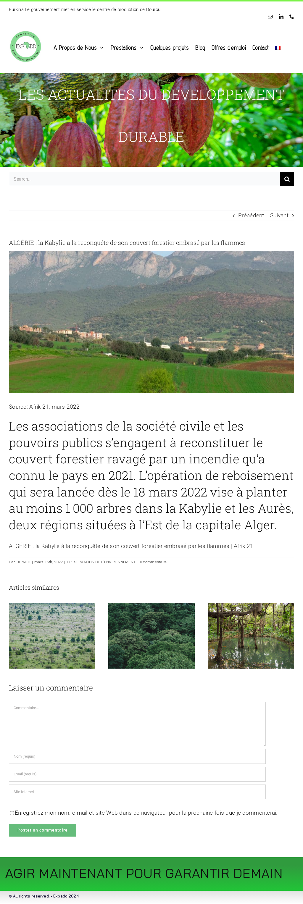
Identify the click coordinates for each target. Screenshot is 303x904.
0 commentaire (153, 562)
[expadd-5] (25, 25)
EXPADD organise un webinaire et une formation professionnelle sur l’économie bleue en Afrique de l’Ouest (116, 9)
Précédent (251, 215)
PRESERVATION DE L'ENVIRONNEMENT (101, 562)
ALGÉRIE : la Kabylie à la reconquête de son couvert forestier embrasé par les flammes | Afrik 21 (131, 546)
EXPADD (23, 562)
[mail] (270, 16)
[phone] (291, 16)
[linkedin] (281, 16)
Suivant (279, 215)
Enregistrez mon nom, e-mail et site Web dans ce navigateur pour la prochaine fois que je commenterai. (146, 812)
